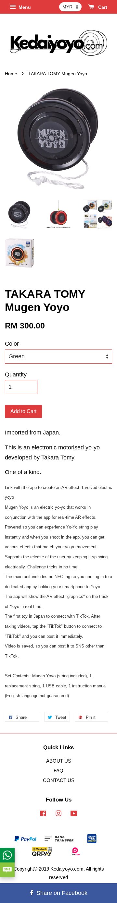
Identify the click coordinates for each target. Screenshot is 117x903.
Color (12, 343)
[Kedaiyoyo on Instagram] (58, 814)
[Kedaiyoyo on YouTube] (74, 814)
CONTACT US (58, 780)
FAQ (58, 770)
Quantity (16, 374)
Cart (102, 7)
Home (11, 73)
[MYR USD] (70, 6)
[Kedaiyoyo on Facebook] (43, 814)
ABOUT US (58, 761)
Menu (24, 7)
